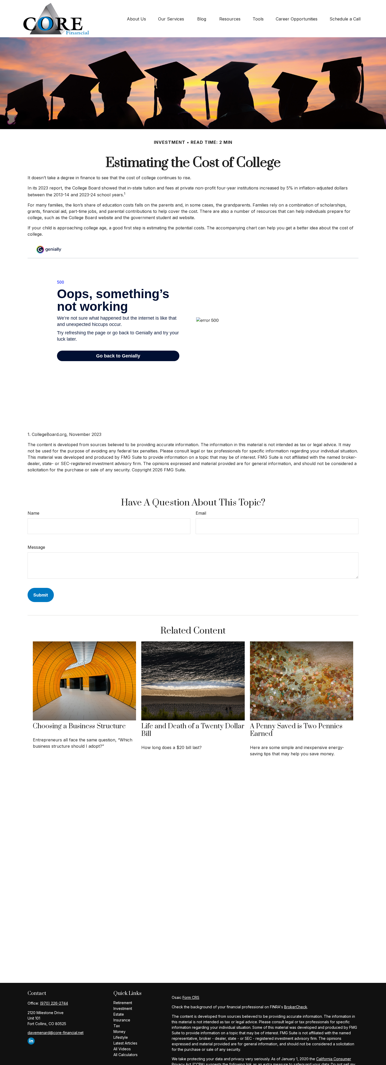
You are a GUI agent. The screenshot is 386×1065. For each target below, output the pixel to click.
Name (33, 513)
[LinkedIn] (31, 1041)
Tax (116, 1026)
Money (119, 1031)
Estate (118, 1014)
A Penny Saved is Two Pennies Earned (296, 730)
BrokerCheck (295, 1007)
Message (36, 547)
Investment (122, 1008)
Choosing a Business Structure (79, 726)
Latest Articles (125, 1043)
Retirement (122, 1002)
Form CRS (190, 997)
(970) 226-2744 (54, 1003)
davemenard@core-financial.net (56, 1032)
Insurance (121, 1020)
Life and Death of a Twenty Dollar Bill (192, 730)
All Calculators (125, 1054)
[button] (136, 19)
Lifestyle (120, 1037)
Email (201, 513)
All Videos (122, 1049)
